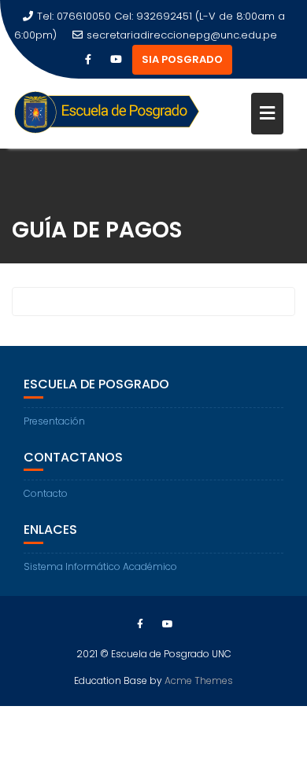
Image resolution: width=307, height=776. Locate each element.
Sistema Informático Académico (100, 566)
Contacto (46, 493)
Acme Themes (199, 680)
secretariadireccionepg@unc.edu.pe (182, 35)
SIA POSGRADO (182, 59)
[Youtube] (116, 59)
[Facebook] (88, 59)
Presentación (54, 421)
